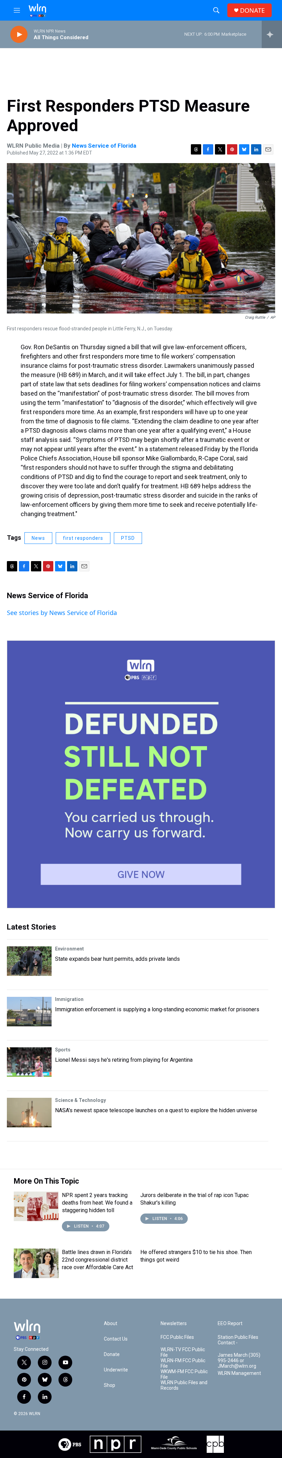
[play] (18, 34)
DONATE (252, 10)
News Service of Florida (104, 145)
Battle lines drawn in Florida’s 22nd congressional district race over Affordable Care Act (97, 1260)
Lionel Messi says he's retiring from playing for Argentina (124, 1060)
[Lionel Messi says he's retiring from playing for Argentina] (29, 1062)
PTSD (128, 538)
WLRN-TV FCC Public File (183, 1352)
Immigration (69, 999)
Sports (62, 1049)
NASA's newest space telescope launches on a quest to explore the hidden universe (156, 1110)
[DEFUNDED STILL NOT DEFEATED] (141, 774)
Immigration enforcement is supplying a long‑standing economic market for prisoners (157, 1009)
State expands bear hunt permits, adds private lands (117, 959)
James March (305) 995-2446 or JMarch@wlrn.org (239, 1361)
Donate (112, 1354)
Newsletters (174, 1323)
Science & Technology (80, 1100)
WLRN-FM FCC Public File (183, 1363)
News (38, 538)
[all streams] (272, 34)
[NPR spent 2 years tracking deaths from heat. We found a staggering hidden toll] (36, 1206)
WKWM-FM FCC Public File (184, 1374)
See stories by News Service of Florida (62, 612)
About (110, 1323)
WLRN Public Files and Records (184, 1385)
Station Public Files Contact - (238, 1340)
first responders (83, 538)
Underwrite (116, 1369)
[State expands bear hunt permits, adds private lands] (29, 961)
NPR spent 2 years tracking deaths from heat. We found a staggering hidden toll (97, 1203)
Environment (69, 949)
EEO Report (230, 1323)
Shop (109, 1385)
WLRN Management (239, 1373)
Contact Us (116, 1339)
